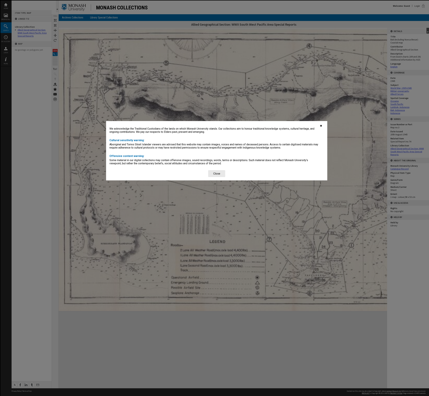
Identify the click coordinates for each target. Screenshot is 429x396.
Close (216, 173)
